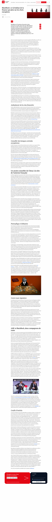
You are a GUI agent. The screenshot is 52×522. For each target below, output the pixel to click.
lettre (34, 357)
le (34, 119)
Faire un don (44, 2)
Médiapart (32, 468)
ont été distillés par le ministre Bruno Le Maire (22, 397)
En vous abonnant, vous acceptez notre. (38, 479)
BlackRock (37, 406)
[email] (40, 28)
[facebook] (40, 24)
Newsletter (38, 2)
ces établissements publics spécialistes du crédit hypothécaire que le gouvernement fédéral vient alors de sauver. (25, 129)
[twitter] (40, 26)
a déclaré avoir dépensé (26, 262)
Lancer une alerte (33, 2)
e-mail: (33, 475)
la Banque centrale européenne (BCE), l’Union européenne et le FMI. (25, 158)
